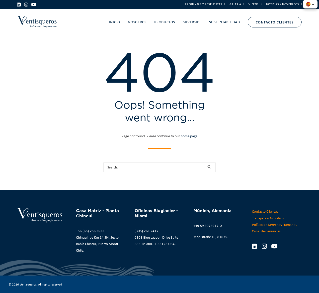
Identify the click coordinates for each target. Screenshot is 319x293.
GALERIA (235, 4)
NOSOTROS (137, 21)
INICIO (114, 21)
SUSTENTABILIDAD (224, 21)
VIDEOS (253, 4)
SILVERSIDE (192, 21)
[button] (18, 4)
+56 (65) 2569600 (90, 230)
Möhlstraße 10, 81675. (210, 236)
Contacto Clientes (265, 211)
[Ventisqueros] (37, 22)
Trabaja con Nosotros (268, 218)
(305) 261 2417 (147, 230)
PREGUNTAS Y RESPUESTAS (203, 4)
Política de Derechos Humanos (274, 224)
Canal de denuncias (266, 231)
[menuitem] (205, 4)
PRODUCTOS (164, 21)
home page (189, 136)
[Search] (159, 167)
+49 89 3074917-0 (207, 225)
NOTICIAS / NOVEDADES (282, 4)
